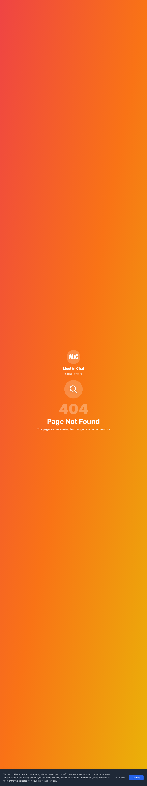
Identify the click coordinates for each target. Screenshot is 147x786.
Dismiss (136, 777)
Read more (120, 777)
